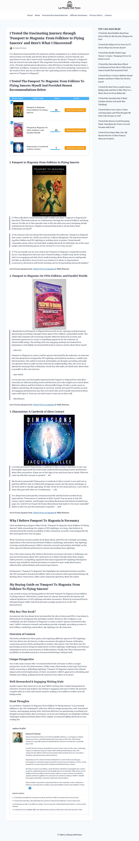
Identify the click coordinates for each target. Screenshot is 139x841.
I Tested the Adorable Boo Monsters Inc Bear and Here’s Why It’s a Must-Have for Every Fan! (46, 797)
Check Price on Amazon (75, 110)
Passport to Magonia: (25, 275)
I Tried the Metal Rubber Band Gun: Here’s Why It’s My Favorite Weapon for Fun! (115, 36)
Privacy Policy (96, 15)
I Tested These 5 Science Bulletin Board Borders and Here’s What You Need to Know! (115, 79)
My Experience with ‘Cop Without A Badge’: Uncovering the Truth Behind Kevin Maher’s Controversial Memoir (49, 805)
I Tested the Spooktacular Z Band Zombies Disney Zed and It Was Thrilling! (112, 101)
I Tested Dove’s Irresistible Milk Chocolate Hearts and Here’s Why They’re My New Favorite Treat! (48, 810)
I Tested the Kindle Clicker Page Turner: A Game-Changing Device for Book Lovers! (114, 56)
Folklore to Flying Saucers (63, 162)
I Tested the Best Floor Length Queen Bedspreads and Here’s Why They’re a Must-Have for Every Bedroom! (114, 90)
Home (30, 15)
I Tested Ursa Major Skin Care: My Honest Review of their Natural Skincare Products (112, 135)
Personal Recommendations (55, 15)
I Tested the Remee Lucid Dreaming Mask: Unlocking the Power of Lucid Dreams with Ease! (114, 124)
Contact (108, 15)
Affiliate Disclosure (78, 15)
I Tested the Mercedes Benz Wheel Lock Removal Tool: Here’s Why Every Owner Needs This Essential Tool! (114, 67)
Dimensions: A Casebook (27, 411)
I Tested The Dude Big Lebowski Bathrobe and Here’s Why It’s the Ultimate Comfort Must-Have (47, 801)
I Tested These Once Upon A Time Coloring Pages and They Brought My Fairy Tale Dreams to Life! (114, 113)
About (37, 15)
